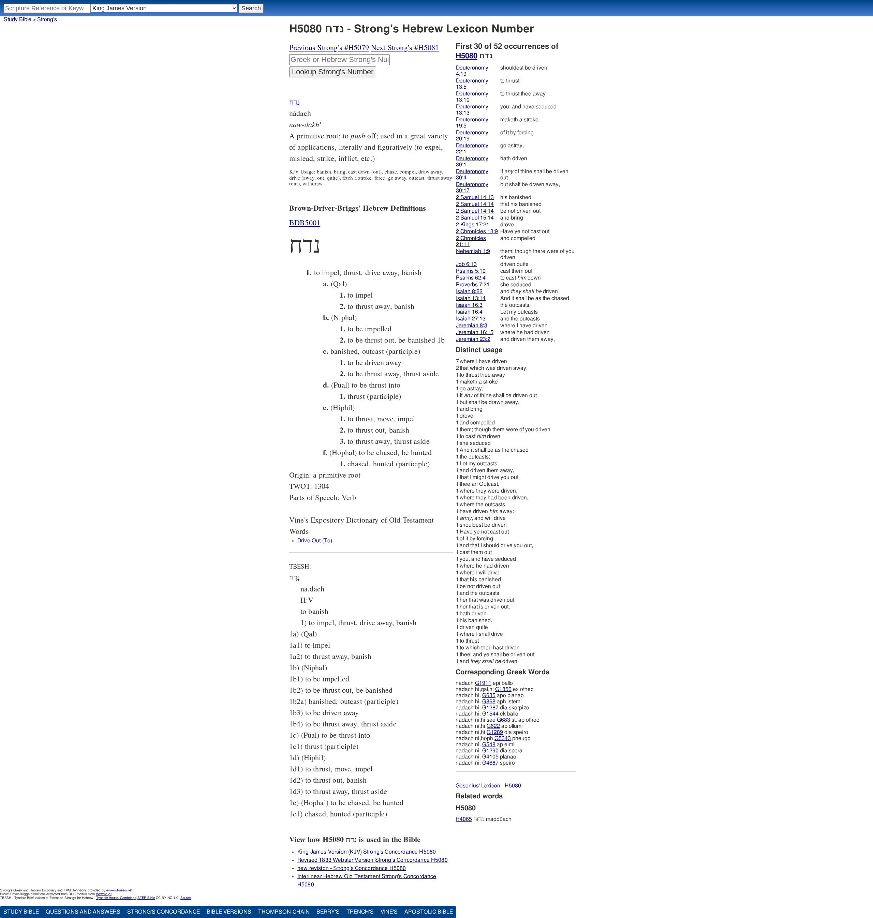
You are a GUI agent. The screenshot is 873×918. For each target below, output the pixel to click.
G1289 (495, 732)
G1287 (490, 707)
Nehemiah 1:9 (473, 251)
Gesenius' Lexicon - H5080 (488, 785)
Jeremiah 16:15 (474, 332)
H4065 (464, 819)
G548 (488, 744)
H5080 (466, 56)
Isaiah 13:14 (471, 298)
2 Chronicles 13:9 (477, 231)
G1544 (490, 714)
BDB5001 (304, 222)
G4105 (490, 756)
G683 (503, 720)
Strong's (47, 19)
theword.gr (104, 894)
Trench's (360, 912)
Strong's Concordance (163, 912)
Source (185, 898)
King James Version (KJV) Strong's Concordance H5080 (366, 852)
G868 (488, 701)
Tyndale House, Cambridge (116, 898)
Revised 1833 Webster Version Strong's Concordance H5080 (372, 860)
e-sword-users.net (119, 890)
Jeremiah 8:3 (471, 325)
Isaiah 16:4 (469, 312)
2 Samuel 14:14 (475, 204)
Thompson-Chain (284, 912)
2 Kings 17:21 (472, 224)
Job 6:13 (466, 264)
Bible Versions (229, 912)
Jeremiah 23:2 (473, 339)
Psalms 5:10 (471, 271)
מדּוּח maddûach (484, 819)
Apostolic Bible (428, 912)
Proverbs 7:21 (473, 284)
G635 (488, 695)
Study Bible (17, 19)
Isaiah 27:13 (471, 318)
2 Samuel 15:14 (475, 218)
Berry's (328, 912)
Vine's (389, 912)
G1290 (490, 750)
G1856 (503, 689)
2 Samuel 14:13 (475, 197)
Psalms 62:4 (471, 278)
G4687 (490, 763)
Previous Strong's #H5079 (329, 47)
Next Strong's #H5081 (405, 47)
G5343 (502, 738)
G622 (493, 726)
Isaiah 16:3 (469, 305)
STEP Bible (146, 898)
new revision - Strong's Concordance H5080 (351, 868)
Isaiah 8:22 (469, 291)
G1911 (483, 683)
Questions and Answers (83, 912)
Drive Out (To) (314, 540)
